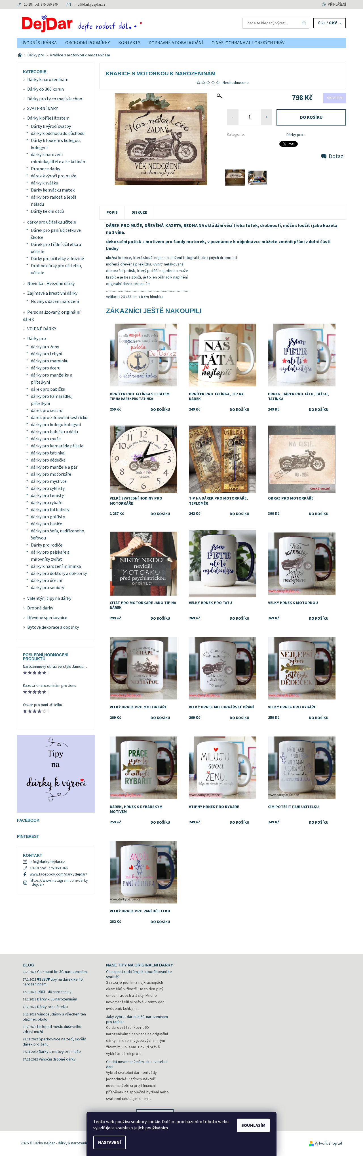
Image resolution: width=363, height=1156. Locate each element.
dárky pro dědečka (48, 460)
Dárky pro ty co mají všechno (54, 99)
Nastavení (109, 1142)
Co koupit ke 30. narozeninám (62, 972)
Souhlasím (253, 1125)
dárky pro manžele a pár (54, 467)
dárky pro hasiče (46, 524)
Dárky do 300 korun (45, 89)
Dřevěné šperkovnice (47, 618)
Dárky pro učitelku (52, 1007)
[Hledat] (304, 23)
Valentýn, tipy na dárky (49, 598)
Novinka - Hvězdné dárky (51, 283)
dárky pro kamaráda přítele (57, 446)
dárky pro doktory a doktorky (59, 573)
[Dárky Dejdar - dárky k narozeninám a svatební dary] (99, 23)
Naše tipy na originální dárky (139, 965)
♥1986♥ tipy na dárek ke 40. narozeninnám (53, 982)
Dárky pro (36, 338)
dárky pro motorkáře (51, 474)
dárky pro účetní (46, 580)
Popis (112, 212)
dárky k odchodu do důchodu (58, 133)
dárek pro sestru (46, 410)
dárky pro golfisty (48, 517)
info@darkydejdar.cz (89, 4)
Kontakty (129, 43)
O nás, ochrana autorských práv (248, 43)
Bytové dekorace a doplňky (53, 627)
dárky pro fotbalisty (50, 510)
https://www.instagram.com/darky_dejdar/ (59, 882)
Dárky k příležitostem (48, 118)
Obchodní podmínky (87, 43)
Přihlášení (337, 4)
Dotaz (336, 156)
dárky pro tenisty (47, 495)
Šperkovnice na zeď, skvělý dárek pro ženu (54, 1041)
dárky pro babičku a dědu (54, 432)
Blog (28, 965)
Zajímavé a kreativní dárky (52, 293)
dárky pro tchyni (46, 354)
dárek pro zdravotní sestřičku (59, 418)
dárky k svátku (44, 183)
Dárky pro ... (296, 135)
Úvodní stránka (39, 43)
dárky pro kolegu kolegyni (56, 425)
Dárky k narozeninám (47, 79)
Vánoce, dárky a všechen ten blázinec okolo (54, 1017)
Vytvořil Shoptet (328, 1143)
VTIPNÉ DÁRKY (41, 329)
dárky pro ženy (45, 347)
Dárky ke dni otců (47, 211)
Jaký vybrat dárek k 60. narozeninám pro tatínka (137, 1019)
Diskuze (139, 212)
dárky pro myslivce (49, 481)
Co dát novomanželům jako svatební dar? (136, 1064)
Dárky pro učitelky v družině (57, 259)
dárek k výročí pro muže (53, 176)
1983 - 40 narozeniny (54, 992)
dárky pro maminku (49, 361)
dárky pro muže (46, 439)
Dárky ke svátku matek (53, 190)
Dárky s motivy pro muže (60, 1052)
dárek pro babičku (48, 389)
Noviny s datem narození (55, 301)
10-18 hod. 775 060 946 (41, 4)
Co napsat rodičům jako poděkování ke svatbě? (139, 974)
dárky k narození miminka (56, 566)
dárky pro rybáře (46, 503)
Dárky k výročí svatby (51, 126)
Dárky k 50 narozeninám (57, 999)
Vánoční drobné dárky (57, 1059)
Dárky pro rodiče (46, 545)
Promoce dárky (45, 169)
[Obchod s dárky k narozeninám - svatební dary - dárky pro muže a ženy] (20, 55)
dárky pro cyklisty (48, 488)
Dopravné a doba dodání (176, 43)
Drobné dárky (40, 608)
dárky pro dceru (45, 368)
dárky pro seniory (47, 588)
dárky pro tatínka (47, 453)
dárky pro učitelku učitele (51, 222)
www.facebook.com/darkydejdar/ (58, 874)
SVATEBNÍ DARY (42, 108)
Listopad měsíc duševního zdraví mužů (52, 1029)
